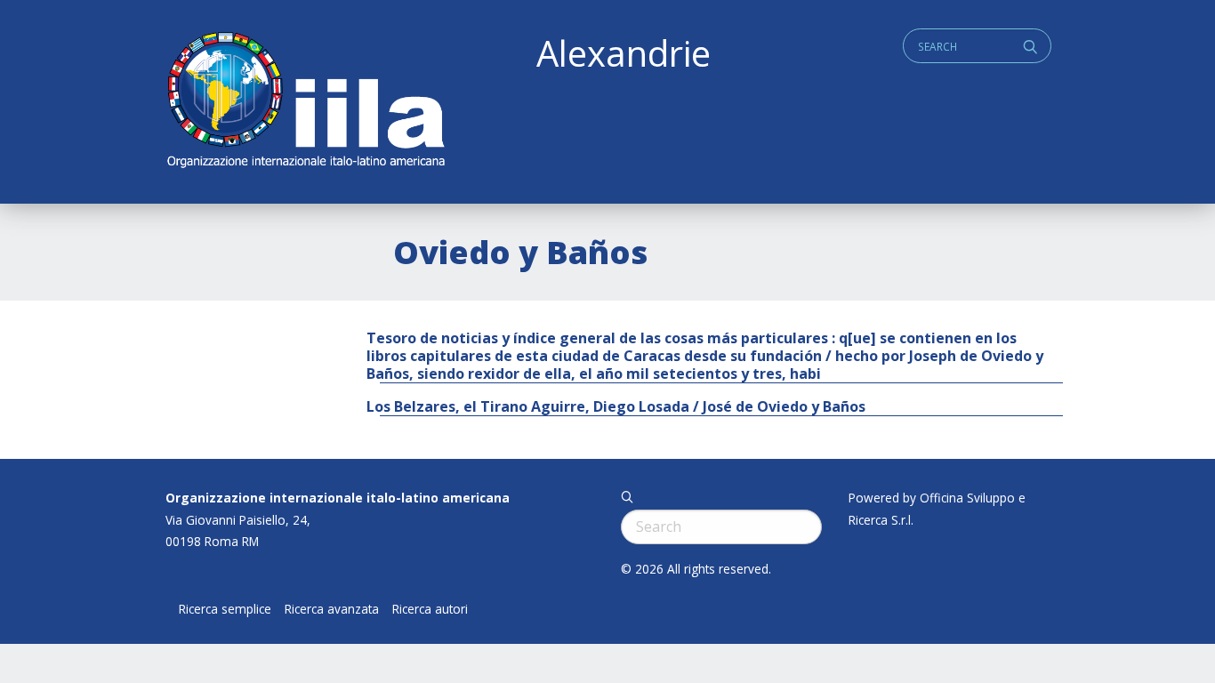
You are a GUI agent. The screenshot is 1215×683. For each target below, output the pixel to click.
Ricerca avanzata (332, 609)
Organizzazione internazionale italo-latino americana (337, 497)
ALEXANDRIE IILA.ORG (305, 101)
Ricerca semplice (225, 609)
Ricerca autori (430, 609)
